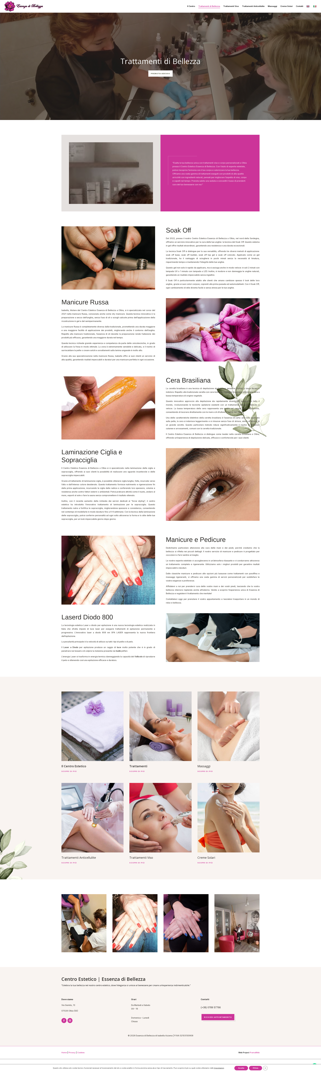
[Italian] (315, 9)
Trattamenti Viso (231, 6)
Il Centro (191, 6)
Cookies (81, 1052)
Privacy (72, 1052)
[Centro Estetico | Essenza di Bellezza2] (83, 951)
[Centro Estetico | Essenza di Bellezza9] (186, 951)
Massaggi (272, 6)
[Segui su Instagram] (69, 1020)
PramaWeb (255, 1052)
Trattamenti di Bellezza (209, 6)
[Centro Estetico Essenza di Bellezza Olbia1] (236, 951)
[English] (308, 9)
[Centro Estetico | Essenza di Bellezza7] (134, 951)
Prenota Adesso (160, 74)
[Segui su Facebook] (63, 1020)
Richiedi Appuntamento (218, 1017)
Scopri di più (69, 771)
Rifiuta (255, 1068)
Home (64, 1052)
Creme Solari (286, 6)
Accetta (241, 1068)
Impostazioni (219, 1068)
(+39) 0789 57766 (211, 1007)
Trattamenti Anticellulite (253, 6)
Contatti (299, 6)
